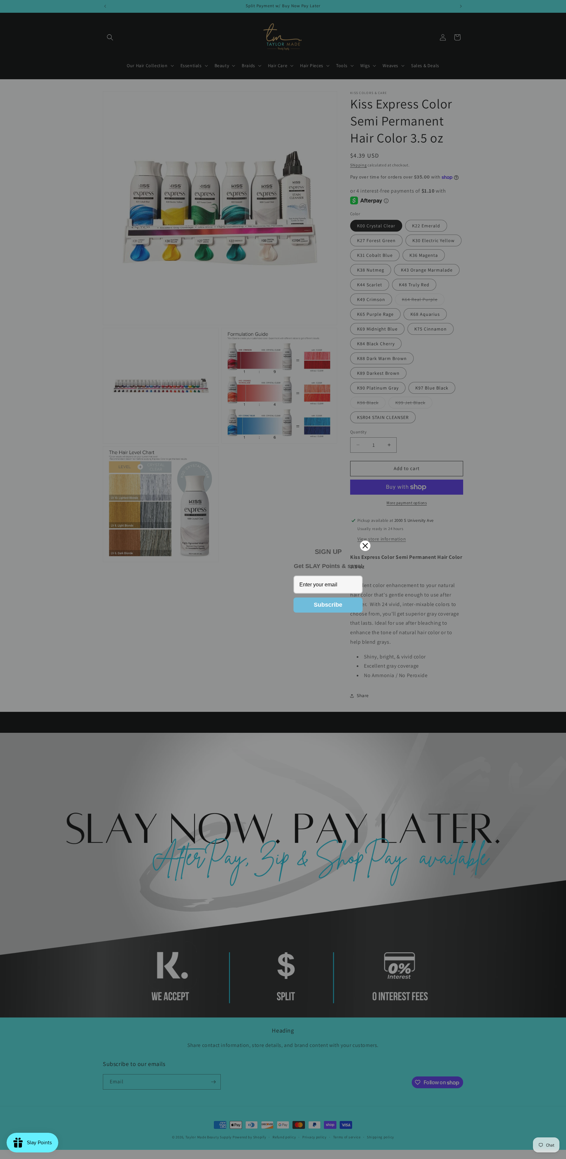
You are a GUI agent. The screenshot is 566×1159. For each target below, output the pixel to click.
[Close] (365, 546)
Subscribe (328, 604)
